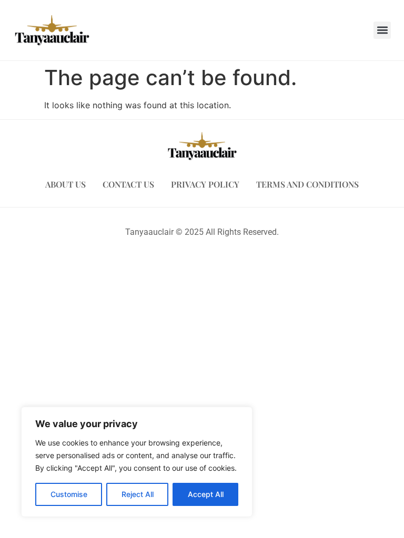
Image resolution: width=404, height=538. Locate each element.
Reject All (138, 494)
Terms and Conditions (307, 184)
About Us (65, 184)
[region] (136, 462)
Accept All (206, 494)
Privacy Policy (205, 184)
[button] (382, 30)
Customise (68, 494)
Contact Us (128, 184)
